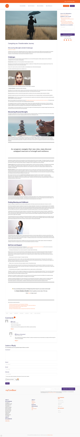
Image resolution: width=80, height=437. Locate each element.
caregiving (21, 313)
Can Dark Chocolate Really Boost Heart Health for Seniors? (18, 306)
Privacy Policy (50, 392)
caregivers (16, 313)
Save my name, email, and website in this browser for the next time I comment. (17, 376)
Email (6, 367)
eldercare (27, 313)
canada (11, 313)
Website (7, 372)
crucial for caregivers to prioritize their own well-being (35, 246)
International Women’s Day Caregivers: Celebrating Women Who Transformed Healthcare (22, 305)
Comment (7, 349)
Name (7, 362)
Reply (12, 328)
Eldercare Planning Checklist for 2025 (15, 307)
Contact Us (54, 392)
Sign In (59, 410)
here (29, 293)
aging (7, 313)
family (31, 313)
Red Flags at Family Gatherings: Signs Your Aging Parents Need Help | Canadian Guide (22, 308)
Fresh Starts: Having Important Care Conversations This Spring (18, 304)
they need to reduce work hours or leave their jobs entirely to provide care (37, 100)
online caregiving (37, 313)
